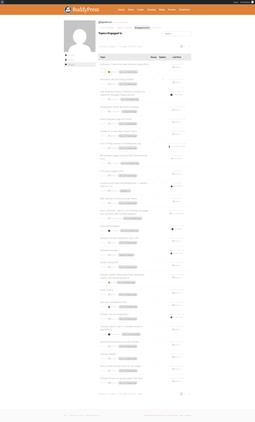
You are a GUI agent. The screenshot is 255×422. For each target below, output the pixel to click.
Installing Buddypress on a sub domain (119, 341)
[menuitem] (2, 2)
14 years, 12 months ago (177, 143)
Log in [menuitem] (235, 2)
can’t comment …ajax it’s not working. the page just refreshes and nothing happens (124, 212)
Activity (71, 55)
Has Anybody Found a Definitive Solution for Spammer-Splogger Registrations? (122, 93)
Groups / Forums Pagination (114, 314)
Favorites (156, 27)
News (131, 9)
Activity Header (108, 354)
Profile (71, 60)
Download (184, 9)
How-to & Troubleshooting (128, 72)
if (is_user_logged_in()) (111, 171)
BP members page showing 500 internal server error (123, 157)
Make (162, 9)
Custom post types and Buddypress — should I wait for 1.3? (124, 185)
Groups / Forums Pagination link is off (119, 238)
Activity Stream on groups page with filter (121, 378)
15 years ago (176, 155)
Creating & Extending (129, 111)
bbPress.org (160, 415)
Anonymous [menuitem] (245, 2)
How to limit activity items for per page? (120, 366)
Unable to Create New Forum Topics (118, 131)
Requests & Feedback (126, 255)
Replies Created (124, 27)
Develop (151, 9)
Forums (172, 9)
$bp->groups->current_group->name (118, 198)
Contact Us (73, 415)
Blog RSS (188, 415)
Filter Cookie (106, 290)
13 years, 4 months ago (176, 79)
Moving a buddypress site (113, 302)
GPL (65, 415)
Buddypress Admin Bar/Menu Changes (119, 107)
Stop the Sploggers (110, 226)
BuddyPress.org (81, 9)
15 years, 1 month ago (177, 210)
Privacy (81, 415)
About (121, 9)
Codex (140, 9)
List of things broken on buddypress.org (120, 143)
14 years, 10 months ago (177, 107)
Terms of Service (92, 415)
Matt (181, 415)
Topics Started (107, 27)
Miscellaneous (125, 191)
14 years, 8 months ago (176, 92)
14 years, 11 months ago (176, 119)
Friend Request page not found (115, 119)
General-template (109, 250)
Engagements (142, 27)
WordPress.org (149, 415)
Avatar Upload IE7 (109, 262)
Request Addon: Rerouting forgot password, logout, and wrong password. (122, 276)
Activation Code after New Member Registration (124, 64)
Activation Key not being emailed (116, 79)
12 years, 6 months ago (176, 64)
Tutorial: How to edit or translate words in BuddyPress (121, 328)
